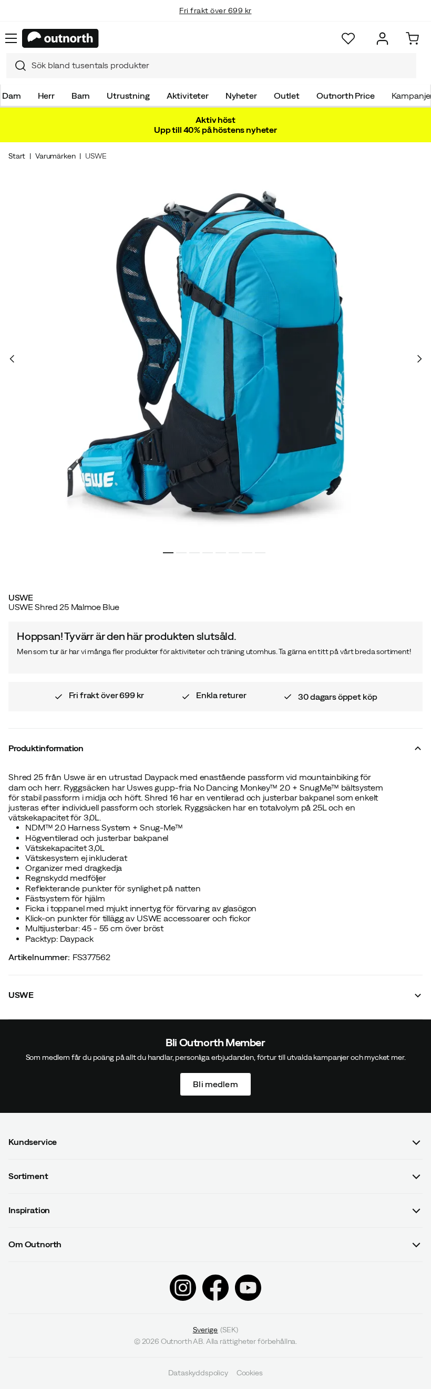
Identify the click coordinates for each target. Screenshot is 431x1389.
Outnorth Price (345, 95)
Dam (11, 95)
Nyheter (241, 95)
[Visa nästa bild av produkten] (419, 359)
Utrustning (128, 95)
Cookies (250, 1373)
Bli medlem (215, 1084)
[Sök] (16, 66)
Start (16, 156)
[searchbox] (221, 65)
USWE (95, 156)
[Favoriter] (348, 38)
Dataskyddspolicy (198, 1373)
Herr (46, 95)
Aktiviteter (188, 95)
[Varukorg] (412, 38)
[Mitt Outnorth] (382, 38)
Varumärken (55, 156)
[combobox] (211, 65)
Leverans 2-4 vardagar (216, 21)
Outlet (287, 95)
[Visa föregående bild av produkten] (12, 359)
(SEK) (216, 1329)
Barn (80, 95)
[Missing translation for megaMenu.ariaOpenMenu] (11, 38)
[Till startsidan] (60, 38)
